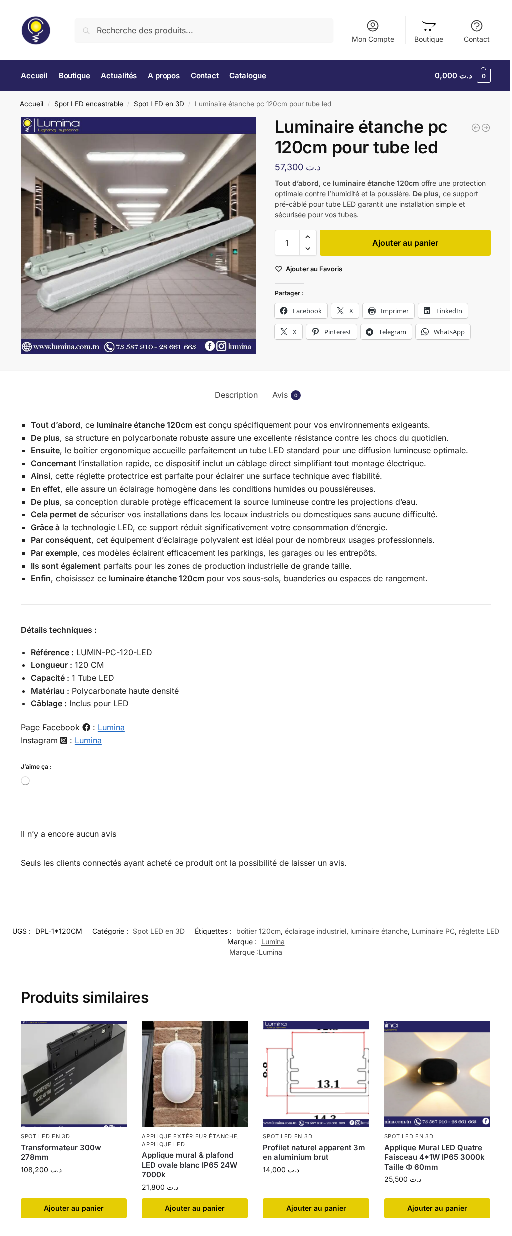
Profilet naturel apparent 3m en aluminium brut (314, 1152)
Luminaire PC (433, 931)
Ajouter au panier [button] (74, 1208)
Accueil (32, 104)
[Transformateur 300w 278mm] (74, 1074)
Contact (477, 39)
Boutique (429, 39)
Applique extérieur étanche (190, 1136)
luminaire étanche (379, 931)
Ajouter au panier (405, 243)
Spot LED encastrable (89, 104)
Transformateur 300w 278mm (61, 1152)
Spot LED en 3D (159, 104)
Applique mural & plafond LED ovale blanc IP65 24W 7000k (190, 1164)
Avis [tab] (285, 395)
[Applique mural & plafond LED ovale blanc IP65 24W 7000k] (195, 1074)
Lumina (111, 727)
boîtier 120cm (258, 931)
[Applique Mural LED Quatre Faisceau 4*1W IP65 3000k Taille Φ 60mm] (476, 128)
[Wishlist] (112, 1035)
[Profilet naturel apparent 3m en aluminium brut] (316, 1074)
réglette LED (479, 931)
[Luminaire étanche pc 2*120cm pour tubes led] (486, 128)
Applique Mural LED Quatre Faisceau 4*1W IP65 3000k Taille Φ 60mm (434, 1157)
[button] (463, 76)
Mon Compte (373, 39)
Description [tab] (236, 395)
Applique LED (163, 1144)
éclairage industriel (315, 931)
